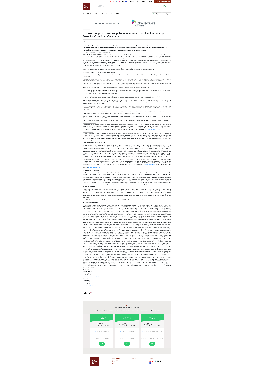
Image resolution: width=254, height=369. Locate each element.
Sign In (168, 14)
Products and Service (163, 1)
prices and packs (116, 358)
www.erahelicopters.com (131, 140)
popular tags (99, 13)
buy (102, 343)
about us (132, 1)
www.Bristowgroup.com (94, 167)
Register (158, 14)
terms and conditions (117, 360)
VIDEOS (110, 13)
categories (86, 13)
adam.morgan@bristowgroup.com (91, 276)
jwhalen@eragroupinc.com (89, 285)
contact (144, 1)
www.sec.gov (96, 162)
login (132, 360)
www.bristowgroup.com (154, 129)
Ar (152, 1)
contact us (133, 358)
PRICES (118, 13)
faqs (138, 1)
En (149, 1)
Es (151, 1)
